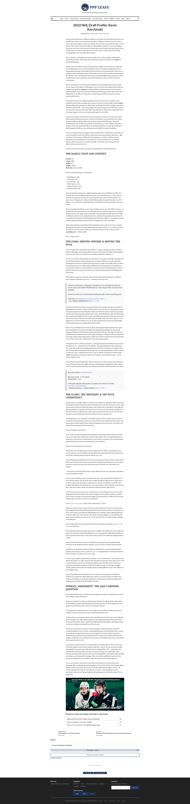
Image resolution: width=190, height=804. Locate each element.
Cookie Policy (112, 800)
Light (77, 793)
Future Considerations (77, 503)
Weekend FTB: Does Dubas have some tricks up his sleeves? (113, 733)
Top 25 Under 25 (74, 18)
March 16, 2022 (94, 301)
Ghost (96, 800)
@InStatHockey (80, 299)
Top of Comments (100, 773)
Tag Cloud (101, 783)
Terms (105, 800)
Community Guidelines (92, 783)
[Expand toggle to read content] (137, 745)
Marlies (106, 18)
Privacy (101, 800)
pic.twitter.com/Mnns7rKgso (95, 299)
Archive (118, 18)
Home (61, 18)
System (92, 793)
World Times (66, 783)
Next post (99, 731)
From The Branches (97, 18)
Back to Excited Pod (85, 18)
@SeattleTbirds (87, 372)
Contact (123, 800)
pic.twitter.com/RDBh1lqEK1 (77, 386)
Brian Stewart (85, 33)
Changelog (76, 786)
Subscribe (134, 787)
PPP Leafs (99, 7)
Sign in (123, 18)
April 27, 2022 (100, 388)
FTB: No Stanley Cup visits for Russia (69, 733)
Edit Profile (76, 783)
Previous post (62, 731)
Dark (84, 793)
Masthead (83, 786)
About (82, 783)
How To (67, 18)
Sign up (128, 18)
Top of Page (88, 773)
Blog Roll (112, 18)
